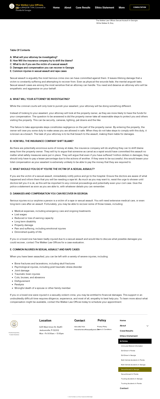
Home (123, 320)
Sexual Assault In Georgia (130, 369)
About (123, 325)
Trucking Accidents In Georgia (131, 379)
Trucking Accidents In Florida (131, 383)
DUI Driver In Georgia (128, 355)
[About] (148, 325)
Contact (124, 388)
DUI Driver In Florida (128, 351)
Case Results (126, 330)
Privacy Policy (102, 326)
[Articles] (148, 341)
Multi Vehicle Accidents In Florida (133, 360)
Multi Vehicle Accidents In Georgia (133, 365)
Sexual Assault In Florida (129, 374)
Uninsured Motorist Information (132, 346)
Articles (124, 341)
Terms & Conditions (104, 329)
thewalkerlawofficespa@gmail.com (87, 329)
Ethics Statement (129, 336)
